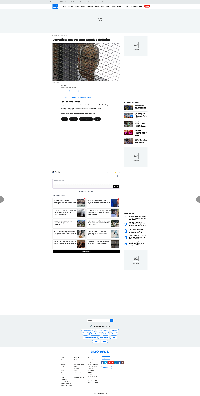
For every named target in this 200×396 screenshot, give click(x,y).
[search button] (102, 2)
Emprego (90, 374)
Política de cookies (92, 366)
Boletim (76, 362)
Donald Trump (95, 333)
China (113, 337)
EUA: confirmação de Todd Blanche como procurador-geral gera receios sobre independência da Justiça (81, 109)
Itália (85, 333)
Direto (147, 6)
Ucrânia (105, 333)
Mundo (83, 6)
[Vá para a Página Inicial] (55, 6)
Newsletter (106, 367)
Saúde (119, 6)
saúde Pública (104, 337)
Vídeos (62, 377)
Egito (66, 35)
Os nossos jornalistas (66, 381)
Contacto (90, 372)
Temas (62, 357)
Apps (75, 370)
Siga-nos (76, 368)
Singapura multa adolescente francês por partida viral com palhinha (78, 113)
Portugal (70, 6)
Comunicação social (86, 119)
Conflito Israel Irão (88, 330)
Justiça (65, 119)
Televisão (73, 119)
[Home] (52, 35)
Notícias (57, 35)
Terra (113, 6)
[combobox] (110, 2)
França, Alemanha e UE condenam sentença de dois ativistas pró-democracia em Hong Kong (84, 105)
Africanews (77, 375)
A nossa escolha (131, 102)
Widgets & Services (79, 372)
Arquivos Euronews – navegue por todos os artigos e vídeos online (66, 385)
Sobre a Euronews (92, 360)
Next (102, 6)
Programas (63, 379)
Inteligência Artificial (90, 337)
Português (54, 1)
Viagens (96, 6)
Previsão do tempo (79, 364)
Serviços (76, 357)
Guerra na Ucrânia (103, 330)
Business (90, 6)
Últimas (64, 6)
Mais (89, 357)
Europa (77, 6)
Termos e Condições (93, 364)
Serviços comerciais (93, 362)
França (114, 333)
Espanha (114, 330)
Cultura (108, 6)
